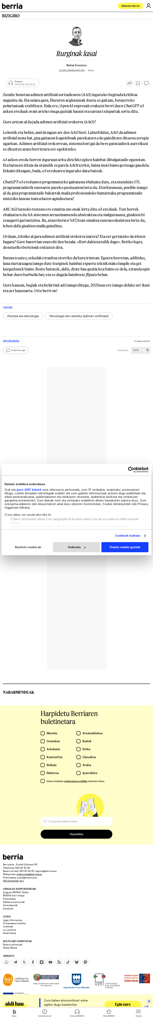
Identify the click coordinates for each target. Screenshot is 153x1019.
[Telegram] (15, 962)
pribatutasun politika (75, 781)
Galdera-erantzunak (14, 901)
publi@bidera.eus (27, 877)
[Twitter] (24, 962)
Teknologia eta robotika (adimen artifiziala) (79, 316)
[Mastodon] (85, 962)
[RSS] (59, 962)
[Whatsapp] (6, 962)
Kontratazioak (10, 905)
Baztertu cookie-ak (28, 547)
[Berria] (13, 858)
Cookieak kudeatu (127, 535)
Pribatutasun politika (14, 923)
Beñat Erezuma (76, 65)
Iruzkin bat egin (18, 350)
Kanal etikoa (9, 933)
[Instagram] (41, 962)
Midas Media (10, 947)
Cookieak (8, 926)
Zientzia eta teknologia (23, 316)
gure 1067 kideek (29, 489)
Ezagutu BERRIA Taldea (15, 892)
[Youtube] (50, 962)
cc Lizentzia (9, 929)
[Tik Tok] (68, 962)
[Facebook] (32, 962)
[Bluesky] (76, 962)
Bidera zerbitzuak (12, 944)
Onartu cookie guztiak (125, 547)
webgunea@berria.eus (29, 874)
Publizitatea (9, 898)
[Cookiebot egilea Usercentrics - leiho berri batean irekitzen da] (131, 470)
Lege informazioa (12, 920)
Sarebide (8, 908)
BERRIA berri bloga (13, 895)
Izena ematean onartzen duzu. (76, 781)
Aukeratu (74, 547)
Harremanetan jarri (13, 880)
